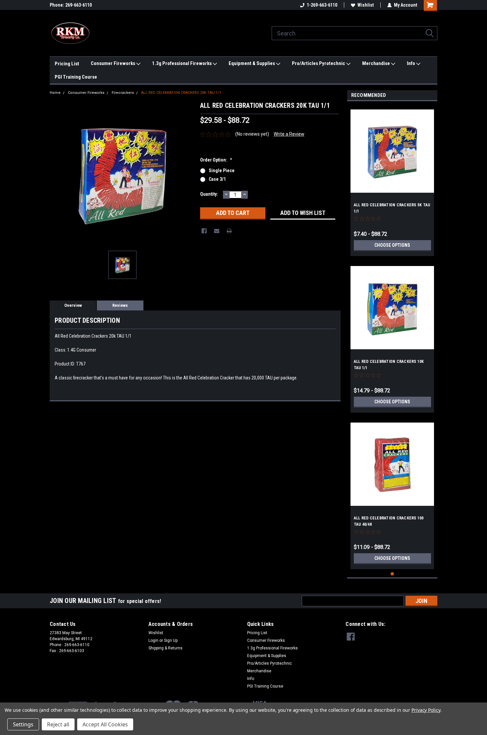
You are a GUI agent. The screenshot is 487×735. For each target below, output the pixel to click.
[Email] (216, 231)
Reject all (58, 724)
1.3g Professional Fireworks (182, 63)
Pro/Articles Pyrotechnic (319, 63)
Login (153, 640)
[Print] (229, 231)
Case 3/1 (217, 179)
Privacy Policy (425, 710)
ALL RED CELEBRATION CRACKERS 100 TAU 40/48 (389, 521)
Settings (23, 724)
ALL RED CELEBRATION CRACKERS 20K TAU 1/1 (181, 93)
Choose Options (392, 245)
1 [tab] (392, 574)
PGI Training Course (76, 77)
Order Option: (216, 160)
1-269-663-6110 (322, 5)
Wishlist (365, 5)
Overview (73, 305)
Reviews (120, 305)
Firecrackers (123, 93)
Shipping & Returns (165, 648)
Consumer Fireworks (113, 63)
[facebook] (351, 637)
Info (411, 63)
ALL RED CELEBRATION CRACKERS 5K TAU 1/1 (392, 208)
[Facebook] (204, 231)
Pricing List (67, 64)
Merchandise (376, 63)
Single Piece (222, 170)
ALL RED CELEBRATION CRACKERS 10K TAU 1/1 (389, 364)
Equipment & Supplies (252, 63)
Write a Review (289, 134)
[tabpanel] (392, 180)
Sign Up (171, 640)
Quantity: (209, 194)
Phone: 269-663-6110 (71, 5)
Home (55, 93)
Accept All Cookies (105, 724)
